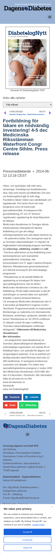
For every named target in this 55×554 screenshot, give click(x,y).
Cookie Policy (38, 524)
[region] (27, 529)
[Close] (52, 506)
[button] (49, 17)
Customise (27, 540)
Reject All (27, 548)
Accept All (27, 532)
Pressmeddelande (17, 171)
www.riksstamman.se (33, 340)
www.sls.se (21, 378)
